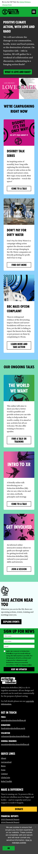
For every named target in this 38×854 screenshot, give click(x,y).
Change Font (7, 5)
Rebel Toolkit (6, 781)
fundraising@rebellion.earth (13, 728)
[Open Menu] (34, 12)
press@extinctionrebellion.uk (13, 720)
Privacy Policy (27, 665)
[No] (35, 827)
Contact (4, 773)
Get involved (6, 762)
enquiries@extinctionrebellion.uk (15, 744)
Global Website (25, 2)
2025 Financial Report (10, 819)
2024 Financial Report (10, 822)
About (3, 758)
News (3, 766)
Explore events (11, 621)
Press (3, 770)
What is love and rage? (18, 71)
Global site (5, 777)
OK (8, 848)
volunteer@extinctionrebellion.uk (15, 736)
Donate (19, 809)
